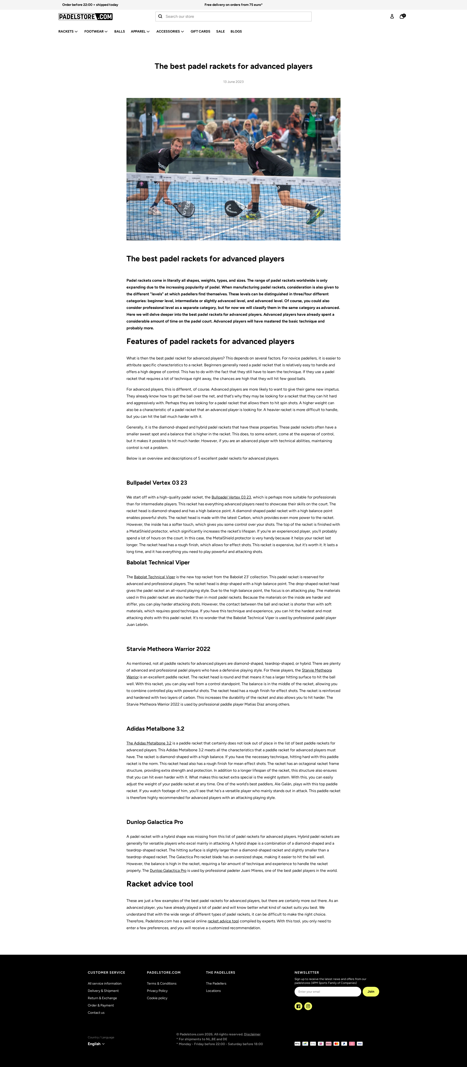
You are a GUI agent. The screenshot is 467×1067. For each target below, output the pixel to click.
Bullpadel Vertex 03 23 (231, 497)
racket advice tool (223, 921)
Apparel (138, 31)
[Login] (392, 16)
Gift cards (200, 31)
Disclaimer (252, 1034)
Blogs (236, 31)
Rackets (66, 31)
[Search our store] (160, 16)
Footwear (94, 31)
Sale (220, 31)
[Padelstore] (98, 16)
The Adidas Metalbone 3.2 (148, 743)
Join (371, 991)
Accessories (168, 31)
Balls (119, 31)
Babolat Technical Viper (154, 577)
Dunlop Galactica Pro (168, 870)
